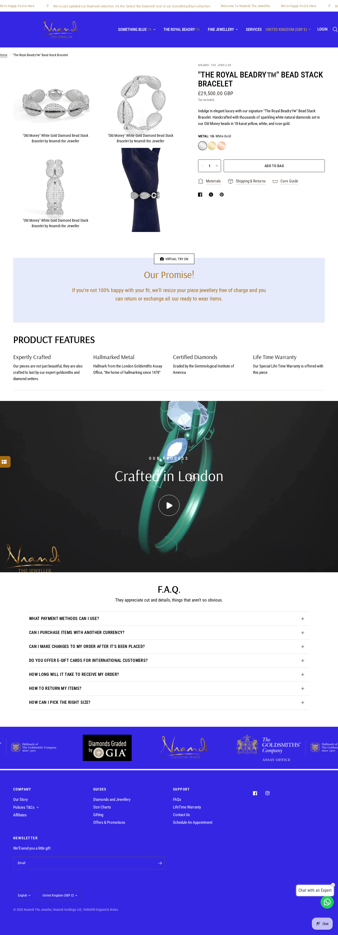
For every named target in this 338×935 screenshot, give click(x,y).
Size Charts (102, 807)
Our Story (20, 799)
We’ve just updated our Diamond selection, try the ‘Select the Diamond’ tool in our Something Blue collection (112, 6)
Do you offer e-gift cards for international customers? (88, 660)
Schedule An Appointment (192, 822)
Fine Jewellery (221, 29)
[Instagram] (271, 793)
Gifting (98, 814)
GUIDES (99, 789)
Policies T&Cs (24, 807)
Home (3, 55)
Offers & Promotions (109, 822)
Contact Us (181, 814)
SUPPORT (181, 789)
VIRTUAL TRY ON (176, 259)
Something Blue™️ (135, 29)
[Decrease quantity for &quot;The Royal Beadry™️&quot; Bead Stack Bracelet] (202, 166)
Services (254, 29)
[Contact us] (327, 902)
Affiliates (20, 815)
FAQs (177, 799)
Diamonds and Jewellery (111, 799)
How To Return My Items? (55, 688)
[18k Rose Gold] (221, 145)
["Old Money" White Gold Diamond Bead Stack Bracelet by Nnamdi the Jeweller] (86, 74)
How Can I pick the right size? (60, 702)
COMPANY (22, 789)
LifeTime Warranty (187, 807)
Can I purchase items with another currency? (77, 632)
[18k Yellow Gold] (212, 145)
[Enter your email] (159, 863)
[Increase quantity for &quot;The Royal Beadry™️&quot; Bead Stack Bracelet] (217, 166)
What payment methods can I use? (64, 618)
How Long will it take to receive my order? (74, 674)
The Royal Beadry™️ (181, 29)
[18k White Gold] (202, 145)
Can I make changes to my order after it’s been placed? (87, 646)
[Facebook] (259, 793)
